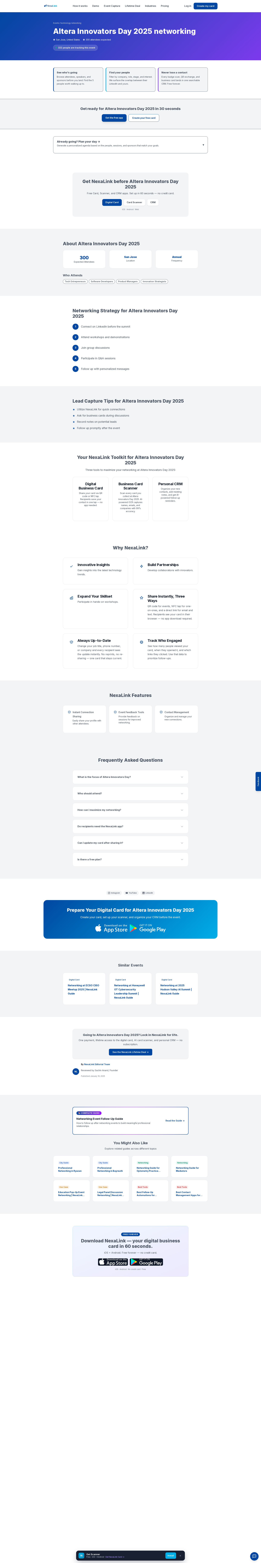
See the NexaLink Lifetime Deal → (131, 1052)
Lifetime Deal (132, 5)
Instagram (115, 893)
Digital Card (112, 202)
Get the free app (114, 117)
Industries (150, 5)
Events (56, 23)
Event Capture (112, 5)
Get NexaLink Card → (114, 1557)
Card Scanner (134, 202)
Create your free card (143, 118)
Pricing (165, 5)
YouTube (133, 893)
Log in (187, 5)
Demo (95, 5)
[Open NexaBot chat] (254, 1556)
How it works (80, 5)
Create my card (205, 6)
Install (171, 1555)
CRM (153, 202)
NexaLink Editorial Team (97, 1064)
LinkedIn (149, 893)
